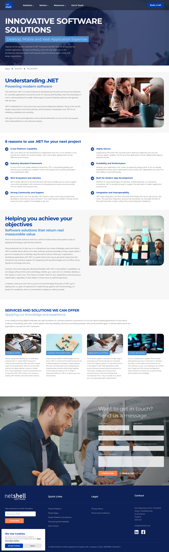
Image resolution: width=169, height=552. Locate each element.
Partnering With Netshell (58, 522)
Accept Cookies (14, 546)
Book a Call (155, 5)
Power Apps (53, 513)
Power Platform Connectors (59, 517)
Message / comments (107, 454)
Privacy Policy (97, 509)
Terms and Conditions (100, 513)
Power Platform (54, 509)
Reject (32, 546)
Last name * (138, 423)
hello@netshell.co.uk (142, 526)
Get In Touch (77, 5)
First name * (103, 423)
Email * (101, 434)
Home (7, 69)
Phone (101, 444)
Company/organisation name (145, 444)
